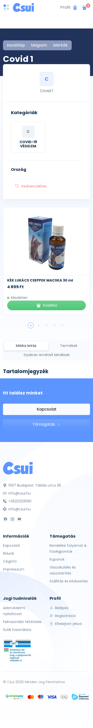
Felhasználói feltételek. (22, 621)
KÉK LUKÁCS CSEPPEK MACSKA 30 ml (40, 280)
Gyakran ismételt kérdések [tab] (47, 354)
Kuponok (57, 559)
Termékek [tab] (68, 345)
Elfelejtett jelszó (68, 623)
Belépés (61, 607)
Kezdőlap (16, 45)
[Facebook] (5, 519)
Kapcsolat (47, 409)
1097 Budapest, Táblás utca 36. (34, 485)
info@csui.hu (19, 493)
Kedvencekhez (34, 186)
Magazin (39, 45)
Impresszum (13, 569)
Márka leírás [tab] (26, 345)
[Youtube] (19, 519)
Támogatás (44, 424)
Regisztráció (65, 615)
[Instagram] (12, 519)
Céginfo (10, 561)
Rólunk (8, 553)
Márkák (60, 45)
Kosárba (50, 305)
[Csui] (18, 468)
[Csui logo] (23, 7)
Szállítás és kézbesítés (69, 581)
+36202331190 (19, 501)
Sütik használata (17, 629)
